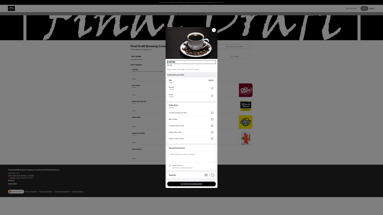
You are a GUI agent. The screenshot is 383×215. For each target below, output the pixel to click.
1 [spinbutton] (209, 175)
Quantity (172, 175)
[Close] (214, 30)
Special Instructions (177, 148)
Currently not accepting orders (191, 184)
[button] (191, 43)
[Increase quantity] (212, 175)
